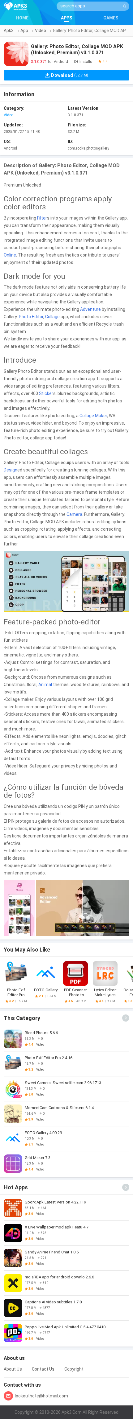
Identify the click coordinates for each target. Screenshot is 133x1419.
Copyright (74, 1369)
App (24, 30)
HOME (22, 17)
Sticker (46, 393)
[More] (125, 1018)
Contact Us (43, 1369)
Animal (45, 684)
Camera (74, 514)
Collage (52, 316)
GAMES (110, 17)
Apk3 (9, 30)
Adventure (90, 309)
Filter (42, 218)
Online (10, 255)
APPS (66, 17)
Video (40, 30)
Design (10, 469)
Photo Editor (31, 316)
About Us (13, 1369)
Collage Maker (93, 415)
